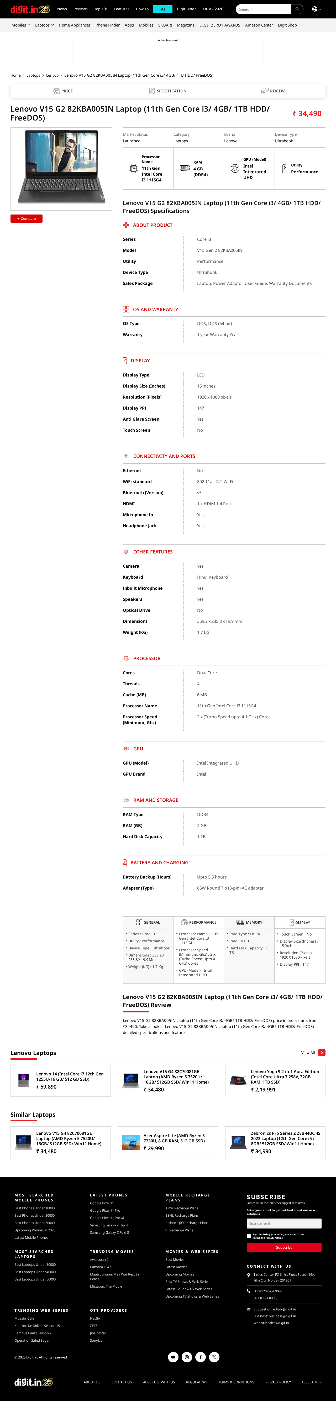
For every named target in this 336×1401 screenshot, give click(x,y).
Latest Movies (176, 1266)
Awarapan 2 (99, 1259)
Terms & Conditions (236, 1382)
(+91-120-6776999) (268, 1291)
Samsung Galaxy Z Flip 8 (109, 1225)
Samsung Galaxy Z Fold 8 (109, 1232)
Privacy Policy (278, 1382)
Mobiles (19, 25)
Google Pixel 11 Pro (105, 1210)
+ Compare (26, 219)
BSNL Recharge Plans (181, 1215)
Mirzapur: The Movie (106, 1286)
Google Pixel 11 (102, 1203)
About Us (92, 1382)
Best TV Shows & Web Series (187, 1281)
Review (277, 90)
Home (15, 75)
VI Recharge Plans (179, 1230)
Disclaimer (312, 1382)
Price (67, 91)
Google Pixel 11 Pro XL (107, 1217)
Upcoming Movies (179, 1274)
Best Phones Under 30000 (34, 1222)
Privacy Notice (274, 1238)
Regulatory (196, 1382)
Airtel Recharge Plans (181, 1208)
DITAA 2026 (213, 8)
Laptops (42, 25)
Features (121, 8)
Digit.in (31, 1357)
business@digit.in (282, 1316)
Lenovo (52, 75)
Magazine (186, 25)
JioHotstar (98, 1333)
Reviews (81, 8)
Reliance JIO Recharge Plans (186, 1222)
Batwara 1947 (100, 1266)
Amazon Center (259, 25)
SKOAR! (165, 25)
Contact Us (122, 1382)
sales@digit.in (278, 1323)
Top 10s (101, 8)
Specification (172, 90)
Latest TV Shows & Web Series (188, 1289)
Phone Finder (108, 25)
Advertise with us (159, 1382)
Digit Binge (187, 8)
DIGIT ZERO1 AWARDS (220, 25)
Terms (256, 1238)
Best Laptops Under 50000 (35, 1279)
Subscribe (284, 1247)
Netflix (95, 1318)
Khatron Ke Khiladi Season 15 (37, 1325)
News (62, 8)
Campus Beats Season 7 (32, 1333)
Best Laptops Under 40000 (35, 1271)
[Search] (297, 9)
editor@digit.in (284, 1309)
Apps (129, 25)
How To (142, 8)
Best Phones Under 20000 (34, 1215)
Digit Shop (287, 25)
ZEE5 (93, 1325)
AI (163, 9)
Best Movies (174, 1259)
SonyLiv (96, 1340)
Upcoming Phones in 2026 (34, 1230)
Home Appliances (75, 25)
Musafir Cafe (24, 1318)
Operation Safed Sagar (32, 1340)
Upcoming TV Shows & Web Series (192, 1296)
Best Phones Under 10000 (34, 1208)
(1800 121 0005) (265, 1298)
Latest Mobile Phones (31, 1237)
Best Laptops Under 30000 (35, 1264)
